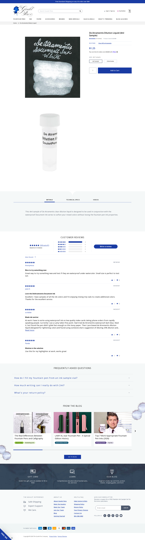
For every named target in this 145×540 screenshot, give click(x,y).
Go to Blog (72, 457)
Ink (30, 19)
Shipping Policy (79, 504)
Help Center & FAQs (80, 501)
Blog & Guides (122, 19)
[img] (30, 262)
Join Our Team (59, 510)
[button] (62, 242)
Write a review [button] (106, 246)
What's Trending (105, 19)
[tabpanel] (72, 216)
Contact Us (78, 513)
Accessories (50, 19)
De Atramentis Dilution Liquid (28, 23)
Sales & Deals (89, 19)
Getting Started (59, 516)
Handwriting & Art (29, 442)
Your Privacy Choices (81, 510)
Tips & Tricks (19, 442)
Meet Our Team (59, 507)
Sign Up (126, 508)
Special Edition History (61, 442)
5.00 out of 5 (44, 245)
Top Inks (110, 442)
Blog (55, 513)
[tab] (49, 200)
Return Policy (78, 507)
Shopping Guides (100, 442)
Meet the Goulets (60, 504)
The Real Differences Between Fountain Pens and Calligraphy (29, 437)
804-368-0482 (78, 516)
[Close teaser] (12, 538)
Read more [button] (29, 330)
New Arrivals (74, 19)
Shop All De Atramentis (104, 43)
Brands (62, 19)
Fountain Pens (19, 19)
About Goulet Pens (60, 501)
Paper (39, 19)
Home (15, 23)
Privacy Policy (53, 536)
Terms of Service (62, 536)
